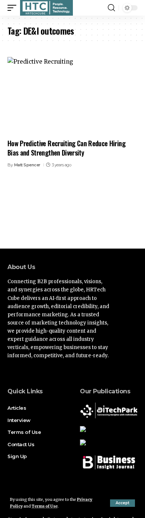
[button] (122, 503)
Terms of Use (45, 506)
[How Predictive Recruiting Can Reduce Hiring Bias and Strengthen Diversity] (72, 96)
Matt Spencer (27, 164)
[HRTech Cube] (46, 8)
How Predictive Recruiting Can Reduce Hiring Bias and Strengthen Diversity (66, 147)
